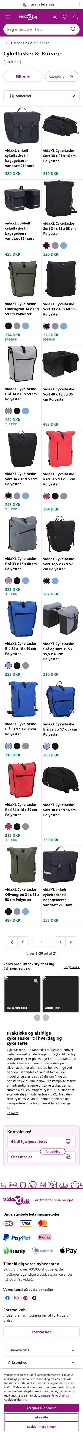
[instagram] (16, 1298)
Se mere (13, 1113)
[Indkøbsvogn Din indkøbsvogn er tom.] (76, 17)
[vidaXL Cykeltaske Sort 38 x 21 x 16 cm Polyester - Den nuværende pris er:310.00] (61, 126)
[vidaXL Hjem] (28, 17)
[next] (60, 942)
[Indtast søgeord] (73, 28)
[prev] (23, 942)
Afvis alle (41, 1417)
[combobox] (41, 29)
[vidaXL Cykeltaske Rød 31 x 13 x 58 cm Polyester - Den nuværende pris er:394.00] (61, 449)
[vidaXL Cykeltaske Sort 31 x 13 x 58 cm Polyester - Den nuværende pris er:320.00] (61, 198)
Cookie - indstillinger (41, 1427)
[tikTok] (34, 1298)
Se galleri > (72, 967)
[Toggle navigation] (8, 17)
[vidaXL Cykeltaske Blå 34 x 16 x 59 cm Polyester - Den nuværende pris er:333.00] (22, 619)
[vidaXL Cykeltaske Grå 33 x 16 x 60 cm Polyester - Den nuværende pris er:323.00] (22, 534)
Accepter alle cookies (42, 1408)
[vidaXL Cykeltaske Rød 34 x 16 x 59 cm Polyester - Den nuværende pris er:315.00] (22, 780)
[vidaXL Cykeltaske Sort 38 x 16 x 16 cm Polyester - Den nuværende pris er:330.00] (61, 780)
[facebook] (7, 1298)
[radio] (46, 245)
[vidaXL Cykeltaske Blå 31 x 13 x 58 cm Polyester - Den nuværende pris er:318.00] (22, 699)
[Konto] (55, 17)
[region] (41, 1400)
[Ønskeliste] (65, 17)
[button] (22, 994)
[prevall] (12, 942)
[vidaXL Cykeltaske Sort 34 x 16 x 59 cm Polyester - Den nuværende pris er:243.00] (22, 449)
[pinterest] (25, 1298)
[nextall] (71, 942)
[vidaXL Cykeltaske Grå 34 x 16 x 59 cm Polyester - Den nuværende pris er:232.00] (22, 364)
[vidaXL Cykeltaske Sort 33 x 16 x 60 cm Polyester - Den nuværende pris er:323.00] (61, 279)
